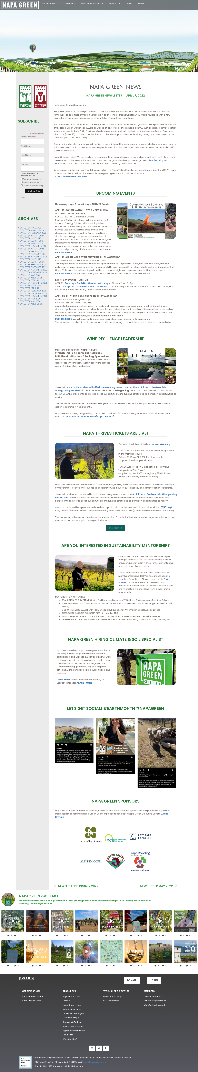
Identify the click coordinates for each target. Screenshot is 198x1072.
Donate (129, 3)
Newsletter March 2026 (31, 230)
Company (25, 164)
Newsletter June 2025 (29, 238)
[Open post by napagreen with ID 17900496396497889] (185, 951)
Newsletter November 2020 (32, 296)
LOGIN (141, 3)
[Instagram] (92, 1048)
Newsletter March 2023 (31, 262)
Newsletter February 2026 (32, 233)
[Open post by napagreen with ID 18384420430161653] (12, 921)
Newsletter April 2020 (30, 304)
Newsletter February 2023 (32, 265)
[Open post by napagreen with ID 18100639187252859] (136, 921)
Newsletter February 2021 (32, 291)
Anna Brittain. (84, 682)
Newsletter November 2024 (32, 246)
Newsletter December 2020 (32, 294)
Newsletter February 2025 (32, 244)
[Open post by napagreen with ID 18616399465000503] (62, 921)
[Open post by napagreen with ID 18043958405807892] (37, 951)
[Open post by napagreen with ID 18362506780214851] (160, 951)
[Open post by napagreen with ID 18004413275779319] (86, 921)
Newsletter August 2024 (31, 249)
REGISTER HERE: (63, 273)
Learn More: (63, 679)
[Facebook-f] (99, 1048)
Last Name (26, 155)
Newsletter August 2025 (31, 236)
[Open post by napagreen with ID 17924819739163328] (111, 951)
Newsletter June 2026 (29, 228)
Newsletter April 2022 (30, 278)
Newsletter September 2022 (32, 273)
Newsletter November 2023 (32, 257)
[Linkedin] (106, 1048)
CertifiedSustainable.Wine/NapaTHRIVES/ (89, 416)
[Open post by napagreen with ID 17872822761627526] (185, 921)
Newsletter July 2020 (29, 299)
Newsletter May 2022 (29, 275)
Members (113, 3)
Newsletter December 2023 (32, 254)
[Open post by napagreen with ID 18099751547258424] (111, 921)
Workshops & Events (90, 3)
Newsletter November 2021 (32, 283)
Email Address (28, 136)
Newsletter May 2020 (29, 301)
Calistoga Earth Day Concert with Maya (87, 283)
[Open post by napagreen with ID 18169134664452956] (86, 951)
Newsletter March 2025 (31, 241)
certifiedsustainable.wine (72, 176)
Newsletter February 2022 (32, 280)
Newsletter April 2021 (29, 288)
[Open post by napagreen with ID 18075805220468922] (62, 951)
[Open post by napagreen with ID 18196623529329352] (160, 921)
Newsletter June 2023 (29, 259)
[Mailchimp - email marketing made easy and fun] (23, 200)
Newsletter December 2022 (32, 267)
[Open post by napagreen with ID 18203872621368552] (37, 921)
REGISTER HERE (63, 252)
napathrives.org (160, 444)
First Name (26, 146)
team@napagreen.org (94, 1062)
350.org (166, 507)
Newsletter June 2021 (29, 286)
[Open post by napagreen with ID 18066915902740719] (12, 951)
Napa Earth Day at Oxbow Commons (86, 286)
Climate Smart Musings (33, 185)
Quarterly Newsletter (32, 179)
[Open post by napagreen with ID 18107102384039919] (136, 951)
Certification (48, 3)
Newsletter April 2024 (30, 252)
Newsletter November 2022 (32, 270)
